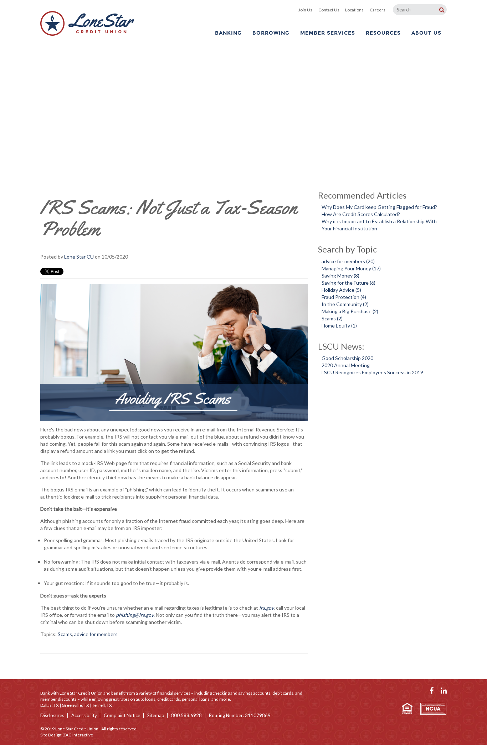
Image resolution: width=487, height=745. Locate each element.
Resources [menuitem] (383, 33)
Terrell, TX (102, 705)
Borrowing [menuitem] (270, 33)
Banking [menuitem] (228, 33)
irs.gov (266, 608)
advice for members (96, 634)
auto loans (145, 699)
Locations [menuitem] (354, 9)
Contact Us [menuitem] (328, 9)
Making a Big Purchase (350, 311)
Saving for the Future (348, 283)
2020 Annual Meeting (346, 365)
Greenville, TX (75, 705)
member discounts (58, 699)
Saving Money (340, 275)
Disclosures (52, 715)
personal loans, (196, 699)
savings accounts (254, 693)
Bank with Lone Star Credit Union (71, 693)
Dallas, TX (49, 705)
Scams (65, 634)
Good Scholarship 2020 (347, 358)
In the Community (345, 304)
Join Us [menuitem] (305, 9)
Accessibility (84, 715)
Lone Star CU (79, 257)
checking (221, 693)
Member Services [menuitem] (327, 33)
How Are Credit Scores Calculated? (361, 214)
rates (124, 699)
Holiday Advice (341, 290)
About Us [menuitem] (426, 33)
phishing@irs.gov (135, 615)
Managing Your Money (351, 268)
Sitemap (155, 715)
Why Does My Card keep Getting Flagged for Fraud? (379, 207)
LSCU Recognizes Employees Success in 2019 (372, 372)
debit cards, (283, 693)
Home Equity (339, 325)
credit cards (168, 699)
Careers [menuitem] (377, 9)
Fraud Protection (344, 297)
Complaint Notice (122, 715)
